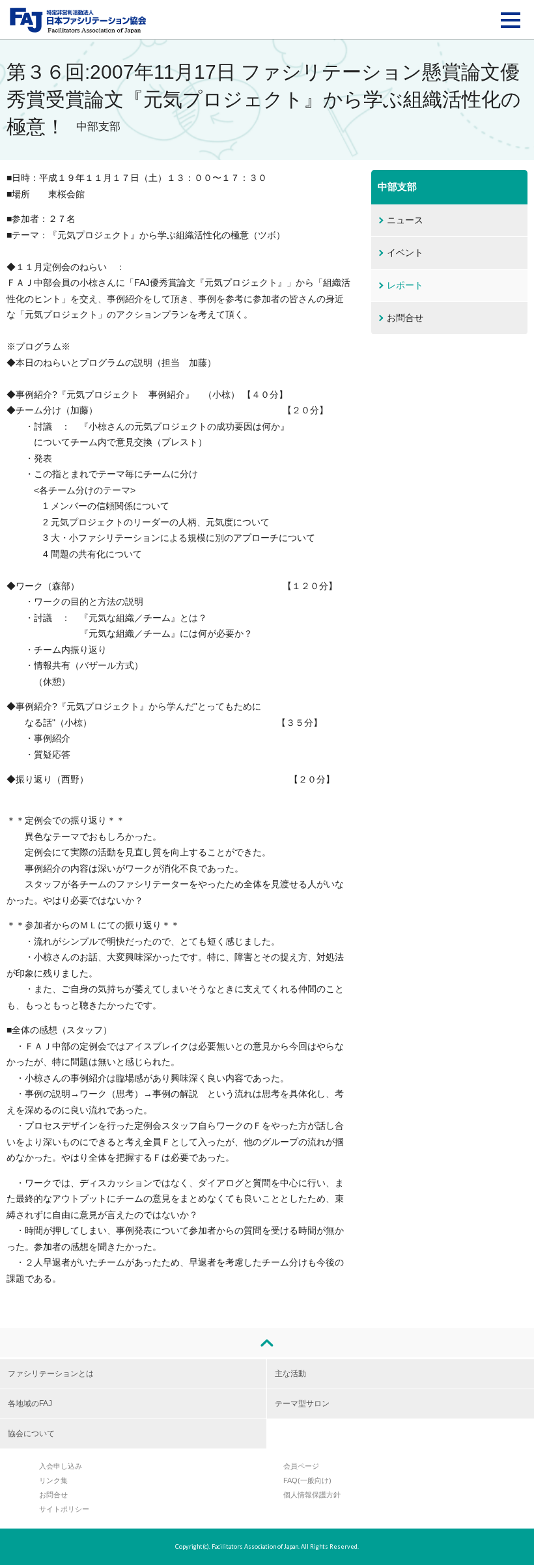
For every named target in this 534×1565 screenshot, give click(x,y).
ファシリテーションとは (51, 1373)
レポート (405, 285)
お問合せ (405, 317)
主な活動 (290, 1373)
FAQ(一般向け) (307, 1480)
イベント (405, 252)
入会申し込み (60, 1466)
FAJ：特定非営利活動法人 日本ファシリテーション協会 (78, 20)
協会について (31, 1433)
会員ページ (301, 1466)
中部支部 (397, 186)
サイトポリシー (64, 1509)
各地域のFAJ (30, 1403)
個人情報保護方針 (312, 1495)
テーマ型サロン (302, 1403)
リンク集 (53, 1480)
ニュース (405, 220)
